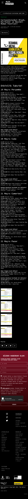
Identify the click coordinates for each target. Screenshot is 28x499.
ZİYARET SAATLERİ (20, 423)
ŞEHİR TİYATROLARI (21, 449)
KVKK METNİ (4, 491)
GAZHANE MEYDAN (20, 457)
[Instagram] (7, 414)
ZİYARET (18, 421)
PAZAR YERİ (19, 459)
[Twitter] (7, 420)
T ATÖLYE (18, 461)
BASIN (2, 470)
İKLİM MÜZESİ (19, 434)
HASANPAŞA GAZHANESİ (19, 414)
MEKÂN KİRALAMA (5, 468)
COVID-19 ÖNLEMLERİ (21, 426)
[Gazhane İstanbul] (9, 3)
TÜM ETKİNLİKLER (5, 450)
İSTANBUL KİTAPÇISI (21, 447)
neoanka (25, 493)
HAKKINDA (18, 418)
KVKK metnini (6, 388)
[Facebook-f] (7, 417)
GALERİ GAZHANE (20, 442)
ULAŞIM (17, 424)
